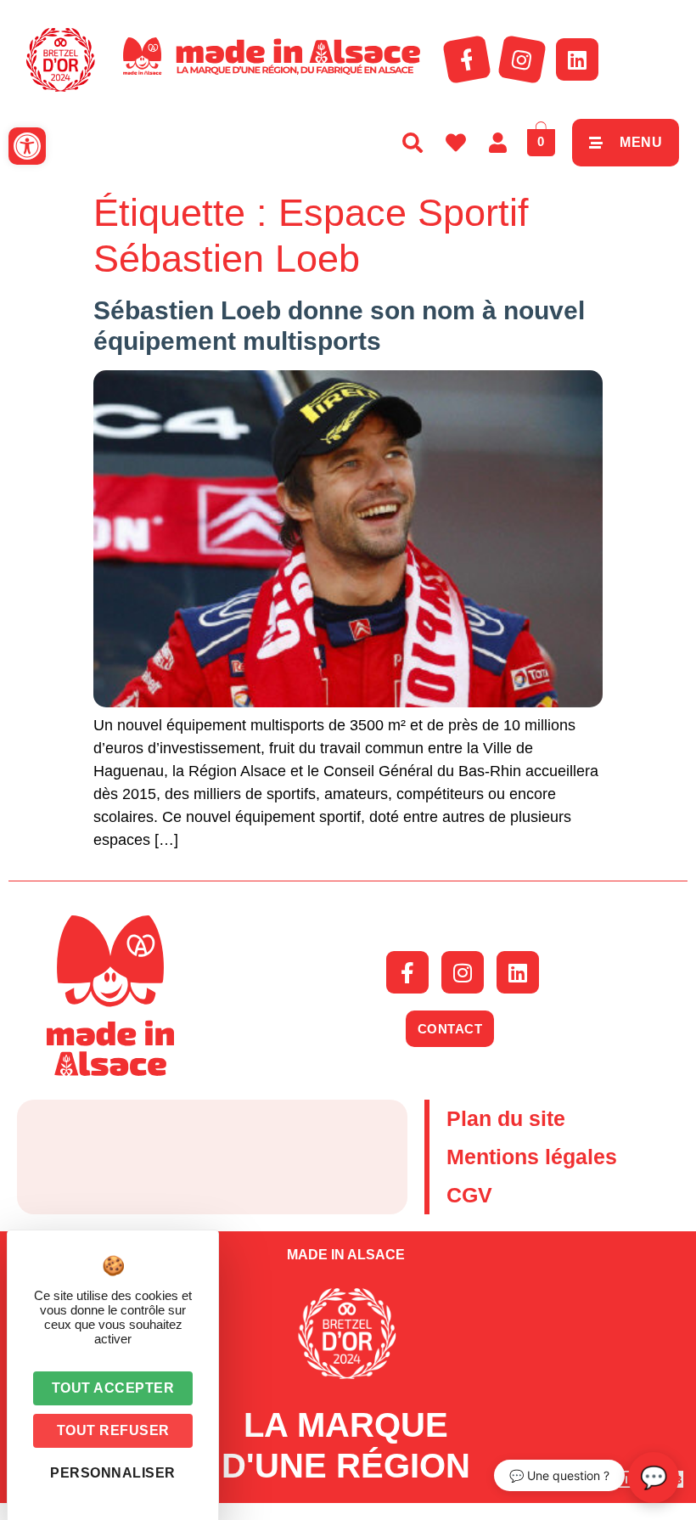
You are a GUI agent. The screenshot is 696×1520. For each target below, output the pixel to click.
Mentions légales (531, 1156)
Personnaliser (113, 1473)
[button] (27, 146)
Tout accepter (113, 1388)
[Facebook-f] (466, 59)
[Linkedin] (577, 59)
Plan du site (505, 1118)
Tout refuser (113, 1430)
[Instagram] (522, 59)
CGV (469, 1195)
